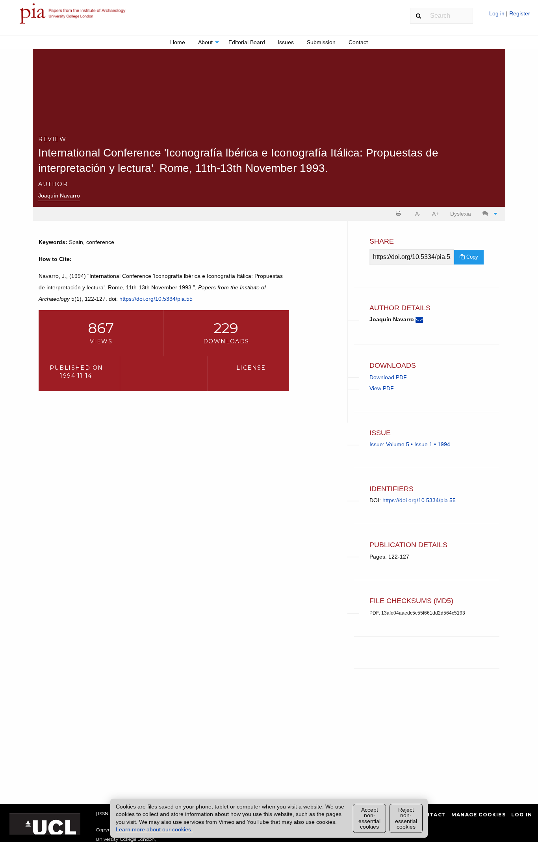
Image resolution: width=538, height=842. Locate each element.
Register (519, 13)
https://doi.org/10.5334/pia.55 (156, 299)
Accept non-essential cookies (369, 818)
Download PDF (388, 377)
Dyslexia (460, 213)
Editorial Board (246, 42)
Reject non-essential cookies (406, 818)
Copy (471, 257)
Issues (286, 42)
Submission (321, 42)
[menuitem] (509, 16)
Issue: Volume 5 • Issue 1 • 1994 (409, 444)
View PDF (381, 388)
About (205, 42)
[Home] (73, 17)
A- (418, 213)
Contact (358, 42)
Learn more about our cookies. (154, 829)
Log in (497, 13)
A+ (435, 213)
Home (177, 42)
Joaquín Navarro (59, 195)
